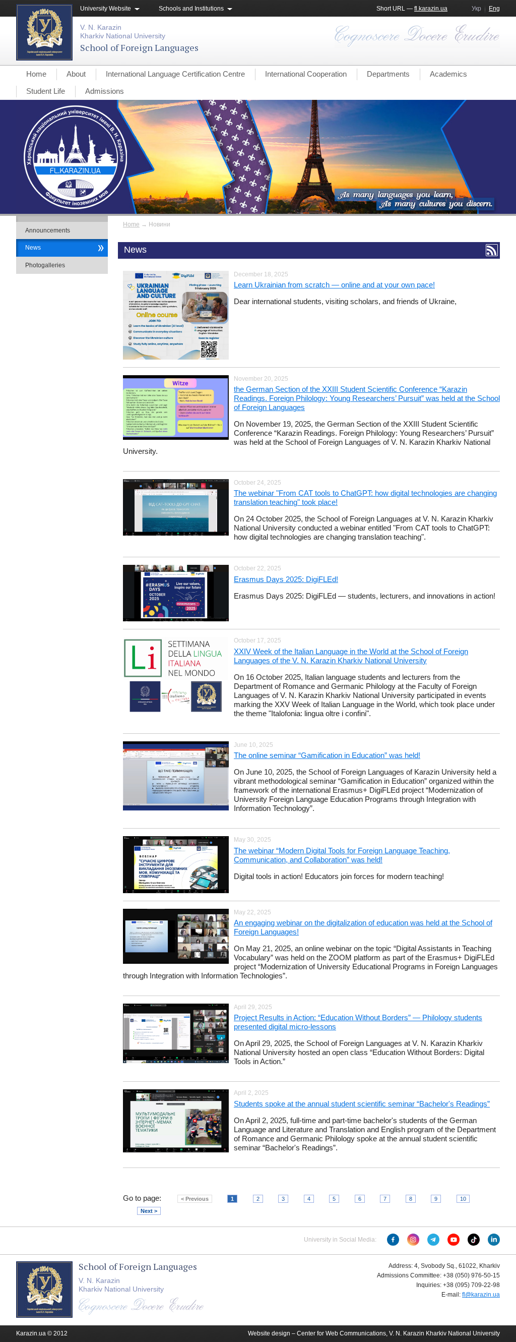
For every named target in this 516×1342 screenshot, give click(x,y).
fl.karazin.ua (430, 8)
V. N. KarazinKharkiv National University (122, 31)
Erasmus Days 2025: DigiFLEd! (286, 579)
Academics (448, 74)
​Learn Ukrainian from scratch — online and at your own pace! (334, 284)
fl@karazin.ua (481, 1294)
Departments (388, 74)
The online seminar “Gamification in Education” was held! (327, 755)
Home (36, 74)
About (76, 74)
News (33, 247)
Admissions (104, 91)
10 (463, 1199)
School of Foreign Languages (139, 47)
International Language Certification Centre (175, 74)
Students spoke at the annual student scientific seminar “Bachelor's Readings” (362, 1103)
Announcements (47, 230)
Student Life (45, 91)
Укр (476, 8)
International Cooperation (306, 74)
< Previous (195, 1199)
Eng (494, 8)
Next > (149, 1211)
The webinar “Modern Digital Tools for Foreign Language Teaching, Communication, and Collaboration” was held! (342, 855)
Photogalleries (45, 265)
